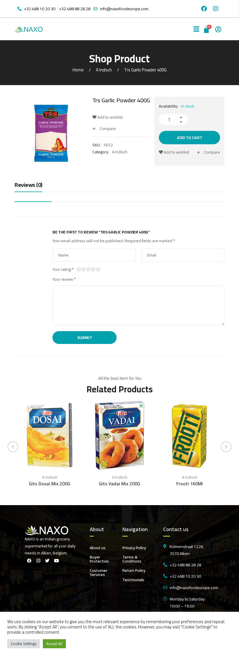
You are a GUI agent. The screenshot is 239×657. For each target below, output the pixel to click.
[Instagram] (216, 9)
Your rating (62, 269)
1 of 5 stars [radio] (78, 269)
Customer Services (98, 572)
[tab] (28, 186)
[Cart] (206, 29)
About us (98, 547)
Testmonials (133, 580)
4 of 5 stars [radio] (93, 269)
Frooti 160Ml (189, 483)
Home (78, 70)
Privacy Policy (134, 547)
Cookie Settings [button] (23, 643)
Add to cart (189, 137)
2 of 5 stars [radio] (83, 269)
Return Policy (133, 570)
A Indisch (104, 70)
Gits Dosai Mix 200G (49, 483)
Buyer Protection (99, 559)
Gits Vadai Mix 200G (119, 483)
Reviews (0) (28, 185)
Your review (64, 279)
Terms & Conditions (131, 559)
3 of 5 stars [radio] (88, 269)
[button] (196, 29)
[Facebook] (204, 9)
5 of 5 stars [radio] (98, 269)
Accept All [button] (54, 643)
